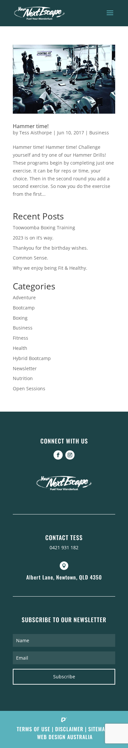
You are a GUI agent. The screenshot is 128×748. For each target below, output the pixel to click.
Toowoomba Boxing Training (44, 227)
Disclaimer (69, 729)
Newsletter (25, 368)
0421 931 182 (64, 547)
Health (20, 348)
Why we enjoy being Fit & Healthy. (50, 268)
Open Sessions (29, 388)
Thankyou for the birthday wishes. (50, 248)
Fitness (20, 338)
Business (99, 132)
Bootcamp (24, 308)
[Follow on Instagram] (70, 455)
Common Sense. (30, 258)
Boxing (20, 318)
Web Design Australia (65, 737)
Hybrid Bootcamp (32, 358)
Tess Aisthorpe (35, 132)
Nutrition (23, 378)
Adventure (24, 297)
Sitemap (98, 729)
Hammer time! (31, 126)
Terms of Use (33, 729)
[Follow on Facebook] (58, 455)
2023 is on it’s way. (33, 238)
